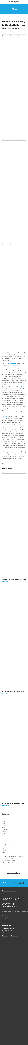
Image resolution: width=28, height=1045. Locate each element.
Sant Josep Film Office (9, 930)
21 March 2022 (5, 805)
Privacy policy (6, 917)
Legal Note (5, 915)
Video (3, 848)
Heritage (4, 831)
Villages (4, 850)
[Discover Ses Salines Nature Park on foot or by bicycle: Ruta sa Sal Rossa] (14, 635)
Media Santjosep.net (8, 928)
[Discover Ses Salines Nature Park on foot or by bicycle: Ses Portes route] (14, 747)
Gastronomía (5, 829)
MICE (3, 932)
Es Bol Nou (23, 387)
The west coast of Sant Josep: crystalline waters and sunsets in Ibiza (14, 578)
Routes (3, 833)
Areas (3, 32)
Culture (3, 821)
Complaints (5, 921)
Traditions (4, 840)
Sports (3, 835)
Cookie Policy (6, 919)
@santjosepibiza (20, 875)
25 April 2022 (5, 693)
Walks (6, 32)
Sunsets (4, 837)
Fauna (3, 827)
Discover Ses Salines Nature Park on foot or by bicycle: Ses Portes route (13, 802)
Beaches (4, 819)
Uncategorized (5, 844)
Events (3, 823)
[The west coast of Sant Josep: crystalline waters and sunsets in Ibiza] (14, 523)
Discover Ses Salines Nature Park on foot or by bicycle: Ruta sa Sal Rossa (13, 690)
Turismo (4, 842)
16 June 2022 (5, 581)
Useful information (6, 846)
